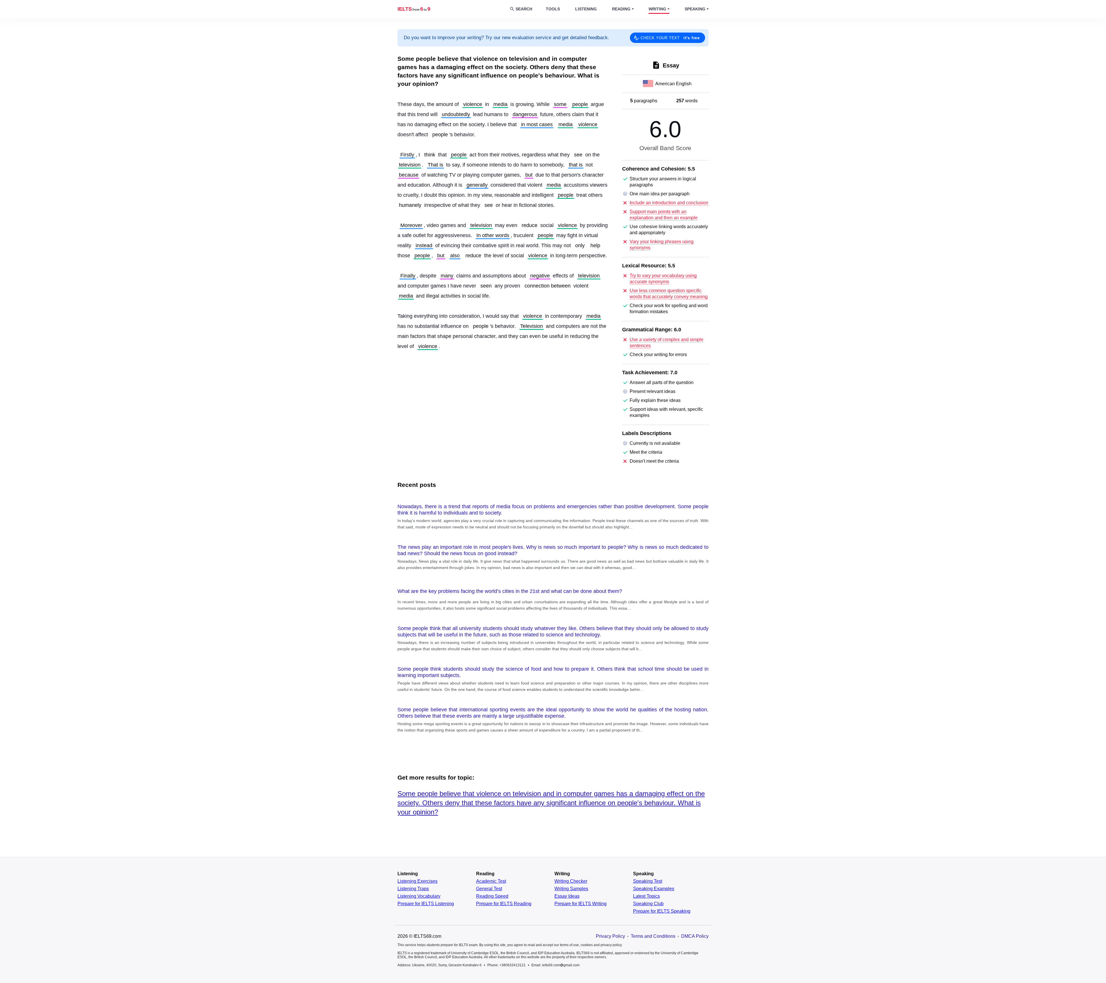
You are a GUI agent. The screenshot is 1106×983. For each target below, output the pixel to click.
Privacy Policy (610, 936)
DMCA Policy (695, 936)
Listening (586, 9)
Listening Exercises (417, 881)
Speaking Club (648, 903)
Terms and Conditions (653, 936)
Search (524, 9)
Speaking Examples (653, 888)
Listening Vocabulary (418, 896)
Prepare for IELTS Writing (580, 903)
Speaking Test (647, 881)
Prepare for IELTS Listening (425, 903)
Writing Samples (571, 888)
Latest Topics (646, 896)
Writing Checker (570, 881)
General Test (489, 888)
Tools (553, 9)
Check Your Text (670, 37)
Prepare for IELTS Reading (503, 903)
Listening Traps (413, 888)
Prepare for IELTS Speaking (661, 911)
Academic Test (491, 881)
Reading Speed (492, 896)
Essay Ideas (566, 896)
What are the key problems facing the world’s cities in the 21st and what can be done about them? (509, 591)
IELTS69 (413, 9)
